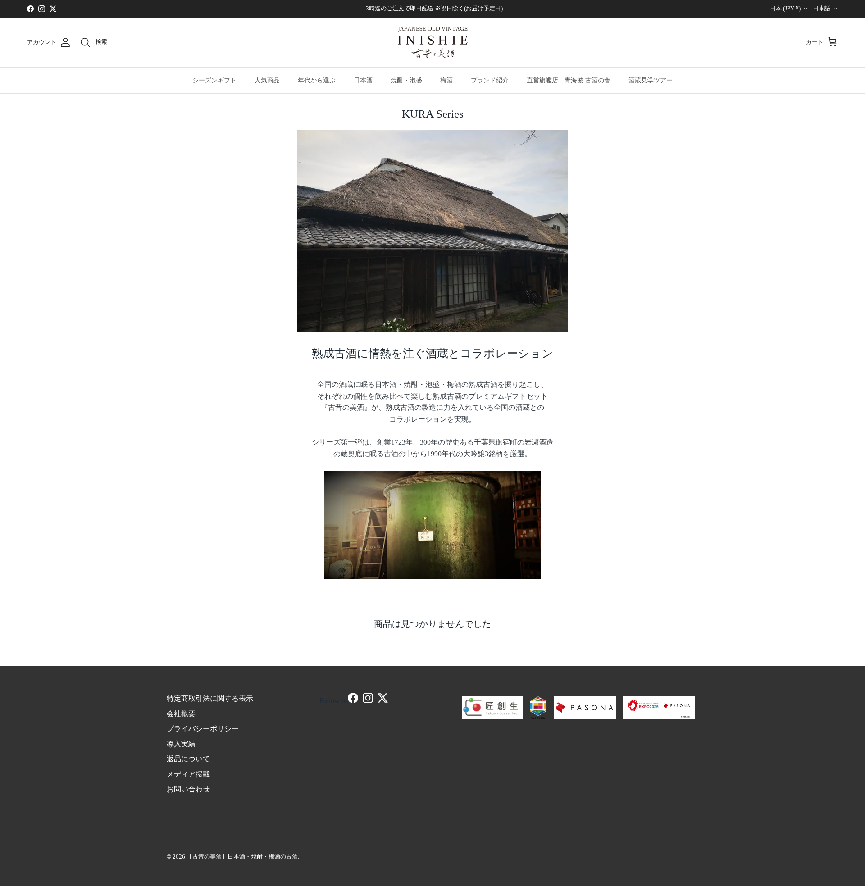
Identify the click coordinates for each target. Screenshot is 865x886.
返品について (188, 759)
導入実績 (181, 744)
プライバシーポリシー (203, 728)
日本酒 (363, 80)
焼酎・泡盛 (406, 80)
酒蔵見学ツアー (650, 80)
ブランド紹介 (490, 80)
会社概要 (181, 714)
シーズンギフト (214, 80)
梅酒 (446, 80)
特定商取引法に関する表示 (210, 698)
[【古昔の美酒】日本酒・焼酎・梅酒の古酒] (433, 42)
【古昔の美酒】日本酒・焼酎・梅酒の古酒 (242, 856)
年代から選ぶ (317, 80)
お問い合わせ (188, 789)
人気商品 (267, 80)
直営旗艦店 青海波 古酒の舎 (568, 80)
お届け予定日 (483, 8)
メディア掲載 (188, 774)
